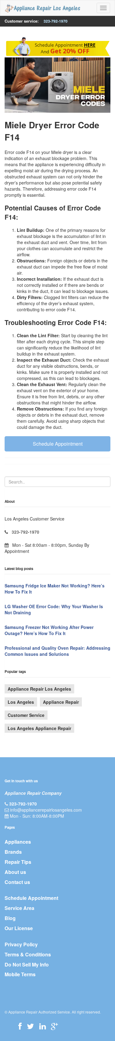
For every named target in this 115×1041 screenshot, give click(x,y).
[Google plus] (54, 1026)
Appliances (18, 841)
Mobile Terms (20, 974)
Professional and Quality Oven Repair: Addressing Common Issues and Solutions (57, 651)
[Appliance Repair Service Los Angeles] (42, 8)
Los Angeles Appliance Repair (39, 728)
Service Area (19, 907)
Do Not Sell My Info (27, 964)
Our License (19, 928)
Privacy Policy (21, 944)
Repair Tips (18, 861)
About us (15, 871)
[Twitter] (30, 1026)
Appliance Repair (61, 702)
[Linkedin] (42, 1026)
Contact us (17, 882)
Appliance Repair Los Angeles (39, 689)
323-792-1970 (55, 21)
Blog (10, 918)
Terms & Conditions (28, 954)
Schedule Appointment (57, 443)
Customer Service (26, 715)
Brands (13, 851)
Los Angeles (21, 702)
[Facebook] (20, 1026)
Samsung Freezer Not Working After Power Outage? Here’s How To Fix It (49, 630)
